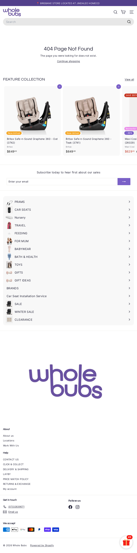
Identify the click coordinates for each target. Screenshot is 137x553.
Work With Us (11, 445)
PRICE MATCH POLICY (16, 479)
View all (129, 79)
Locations (8, 440)
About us (8, 435)
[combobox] (68, 22)
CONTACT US (11, 459)
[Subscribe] (124, 181)
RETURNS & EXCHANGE (17, 483)
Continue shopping (68, 61)
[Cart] (123, 12)
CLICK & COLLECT (13, 464)
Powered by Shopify (42, 545)
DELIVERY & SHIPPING (16, 469)
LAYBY (7, 474)
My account (10, 488)
